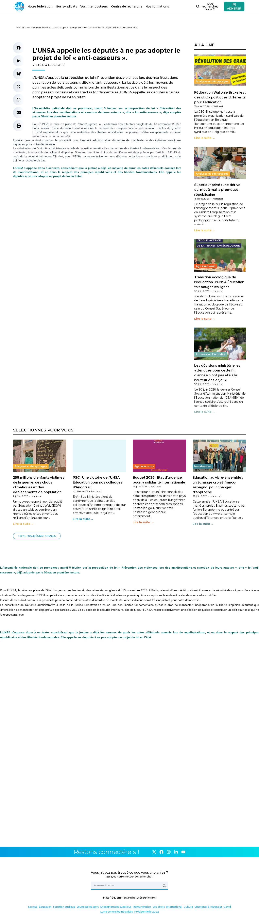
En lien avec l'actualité (210, 354)
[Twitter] (154, 852)
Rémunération (142, 906)
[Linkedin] (176, 852)
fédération (40, 6)
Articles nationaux (37, 27)
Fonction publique (64, 906)
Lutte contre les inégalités (116, 911)
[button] (18, 47)
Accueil (20, 27)
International (174, 906)
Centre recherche (126, 6)
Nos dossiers (202, 466)
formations (157, 6)
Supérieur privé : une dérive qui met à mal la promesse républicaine (217, 189)
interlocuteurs (94, 6)
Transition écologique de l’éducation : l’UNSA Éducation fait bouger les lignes (219, 282)
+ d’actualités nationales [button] (37, 535)
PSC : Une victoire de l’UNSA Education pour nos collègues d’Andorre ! (97, 482)
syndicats (66, 6)
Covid (227, 906)
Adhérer (234, 8)
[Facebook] (161, 852)
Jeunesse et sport (88, 906)
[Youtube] (183, 852)
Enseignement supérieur (115, 906)
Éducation (45, 906)
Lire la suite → (204, 138)
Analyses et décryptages (212, 81)
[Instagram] (169, 852)
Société (32, 906)
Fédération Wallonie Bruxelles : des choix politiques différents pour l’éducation (220, 97)
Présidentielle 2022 (146, 911)
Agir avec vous (205, 266)
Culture (188, 906)
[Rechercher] (164, 886)
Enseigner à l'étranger (208, 906)
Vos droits (159, 906)
